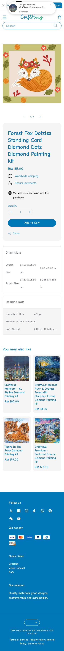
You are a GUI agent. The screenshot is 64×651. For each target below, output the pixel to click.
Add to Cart (32, 222)
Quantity (12, 206)
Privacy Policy (37, 639)
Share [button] (16, 233)
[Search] (55, 25)
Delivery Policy (36, 643)
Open (57, 5)
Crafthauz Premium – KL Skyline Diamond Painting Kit (32, 7)
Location (14, 563)
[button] (4, 17)
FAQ (11, 572)
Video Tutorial (17, 568)
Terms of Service (19, 639)
